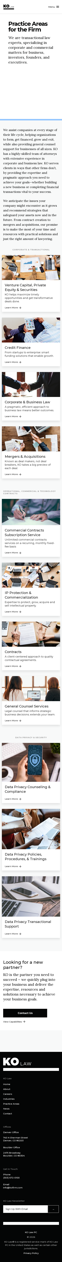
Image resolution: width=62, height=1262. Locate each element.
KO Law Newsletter (14, 1200)
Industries (9, 1099)
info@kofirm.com (12, 1187)
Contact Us (25, 1013)
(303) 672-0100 (11, 1177)
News (6, 1108)
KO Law (7, 1078)
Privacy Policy (31, 1253)
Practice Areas (11, 1103)
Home (6, 1084)
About (6, 1089)
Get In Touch (10, 1169)
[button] (53, 7)
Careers (7, 1094)
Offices (7, 1126)
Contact (7, 1113)
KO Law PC (31, 1232)
